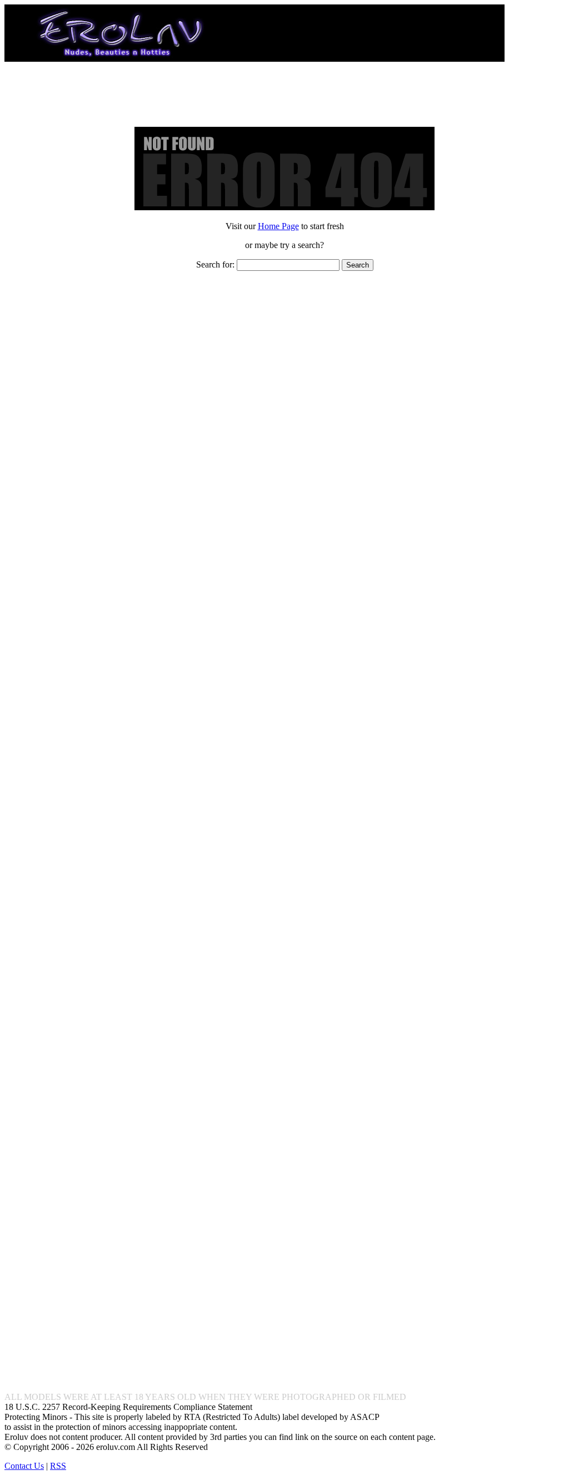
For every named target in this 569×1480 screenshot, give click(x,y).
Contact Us (24, 1466)
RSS (58, 1466)
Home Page (278, 226)
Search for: (215, 264)
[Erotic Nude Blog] (254, 57)
